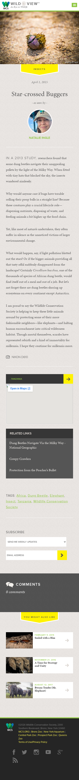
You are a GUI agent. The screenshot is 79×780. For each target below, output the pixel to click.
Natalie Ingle (39, 137)
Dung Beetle (38, 496)
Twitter (24, 752)
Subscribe (62, 555)
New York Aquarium (54, 731)
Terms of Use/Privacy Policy (32, 742)
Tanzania (24, 501)
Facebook (14, 752)
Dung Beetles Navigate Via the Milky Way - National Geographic (37, 445)
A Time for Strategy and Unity (46, 664)
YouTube (48, 752)
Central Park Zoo (27, 735)
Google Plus (60, 752)
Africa (21, 496)
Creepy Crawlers (20, 458)
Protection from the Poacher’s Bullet (32, 470)
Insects (39, 69)
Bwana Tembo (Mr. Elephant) (45, 689)
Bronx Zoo (36, 731)
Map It (68, 379)
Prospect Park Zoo (47, 735)
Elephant (57, 496)
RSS (15, 760)
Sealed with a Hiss (45, 638)
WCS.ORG (24, 731)
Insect (11, 501)
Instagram (36, 752)
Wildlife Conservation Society (6, 5)
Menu (74, 5)
